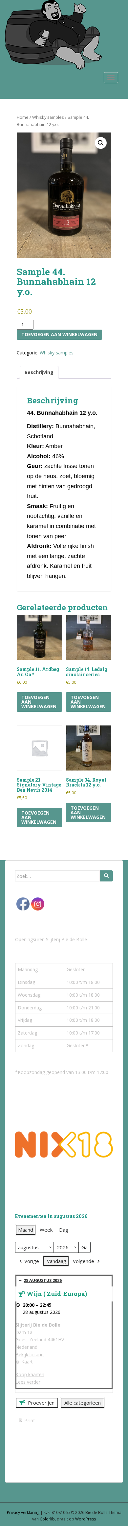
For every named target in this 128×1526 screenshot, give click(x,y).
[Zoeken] (106, 875)
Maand (25, 1229)
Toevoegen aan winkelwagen (59, 334)
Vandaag (56, 1261)
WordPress (85, 1519)
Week (46, 1229)
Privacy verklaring (23, 1512)
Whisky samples (48, 117)
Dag (63, 1229)
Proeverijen (41, 1402)
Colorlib (47, 1519)
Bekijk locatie (29, 1354)
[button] (101, 143)
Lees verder (27, 1382)
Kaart (24, 1362)
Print (26, 1421)
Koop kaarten (29, 1374)
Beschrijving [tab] (39, 372)
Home (23, 117)
